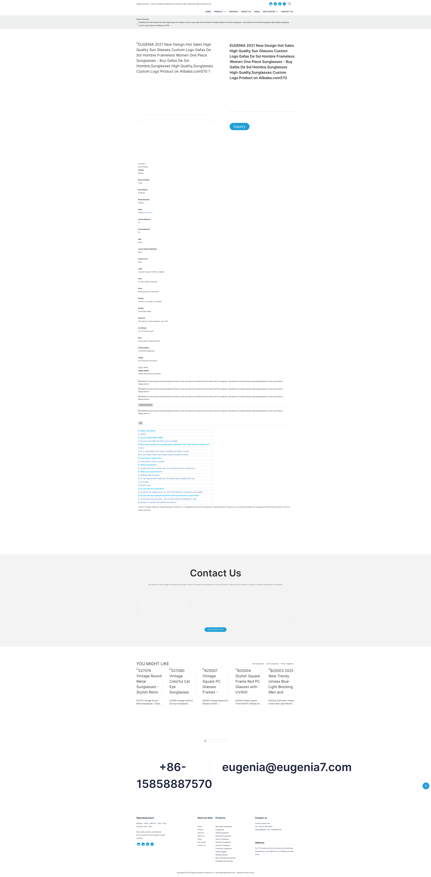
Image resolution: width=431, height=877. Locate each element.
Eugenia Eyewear (142, 19)
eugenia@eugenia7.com (287, 767)
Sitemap (239, 873)
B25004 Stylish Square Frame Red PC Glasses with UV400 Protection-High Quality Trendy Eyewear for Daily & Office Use (248, 702)
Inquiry (239, 126)
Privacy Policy (249, 873)
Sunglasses (148, 213)
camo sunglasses (272, 664)
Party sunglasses (287, 664)
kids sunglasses (258, 664)
